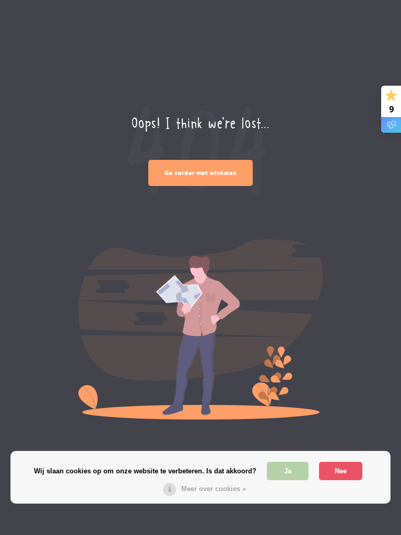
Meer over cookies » (213, 489)
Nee (341, 471)
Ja (287, 471)
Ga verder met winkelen (200, 173)
